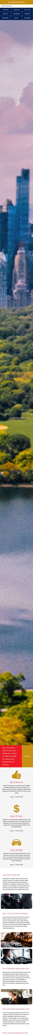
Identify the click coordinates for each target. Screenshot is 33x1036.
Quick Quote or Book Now (16, 2)
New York (5, 13)
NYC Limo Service (7, 6)
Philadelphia (27, 18)
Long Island (16, 9)
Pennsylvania (16, 13)
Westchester (5, 18)
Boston (16, 18)
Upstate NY (27, 13)
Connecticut (5, 9)
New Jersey (27, 9)
